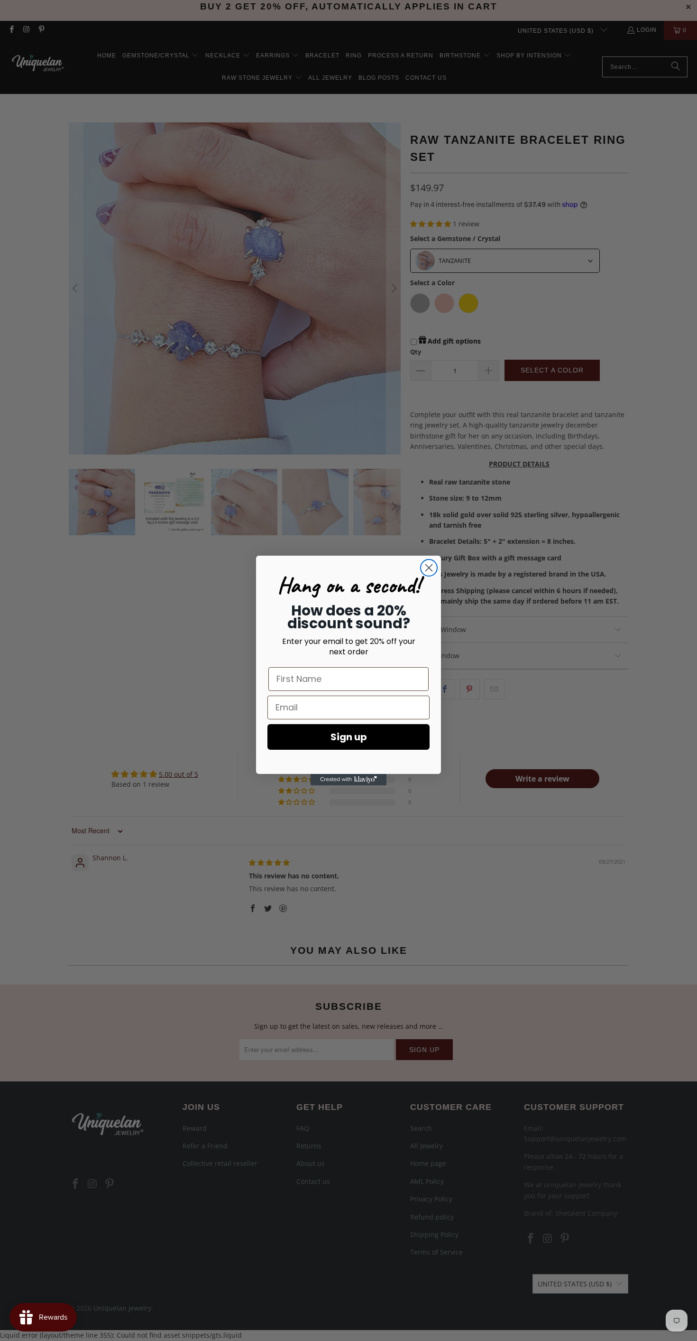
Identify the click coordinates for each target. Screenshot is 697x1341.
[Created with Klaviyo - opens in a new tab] (348, 779)
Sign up (348, 737)
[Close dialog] (429, 567)
